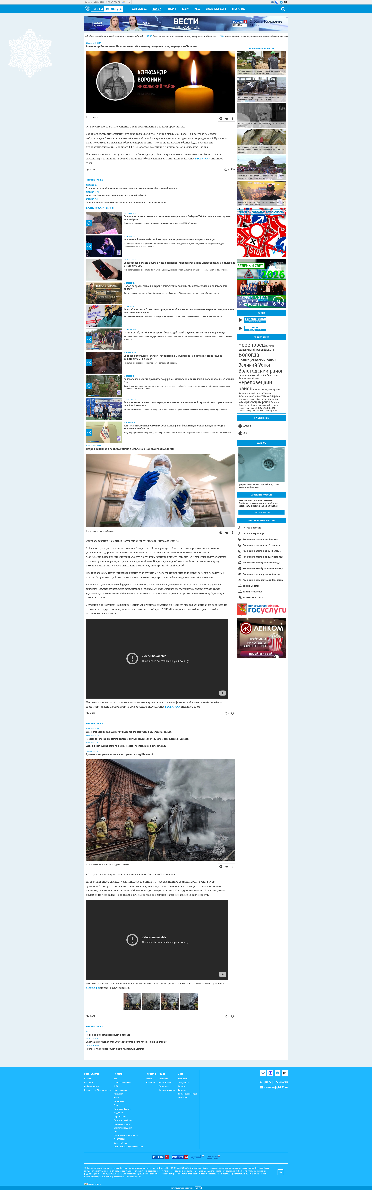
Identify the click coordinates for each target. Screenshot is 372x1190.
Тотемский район (271, 396)
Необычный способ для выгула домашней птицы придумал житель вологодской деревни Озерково (138, 739)
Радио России (165, 1082)
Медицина (118, 1113)
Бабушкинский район (249, 396)
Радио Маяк (164, 1086)
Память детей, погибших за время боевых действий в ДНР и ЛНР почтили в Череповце (174, 332)
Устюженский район (255, 375)
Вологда (248, 354)
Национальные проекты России (128, 1147)
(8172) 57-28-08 (276, 1082)
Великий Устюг (254, 365)
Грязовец (273, 405)
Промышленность (122, 1124)
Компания (182, 1097)
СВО (115, 1131)
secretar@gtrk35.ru (276, 1087)
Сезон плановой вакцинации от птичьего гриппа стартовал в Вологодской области (129, 732)
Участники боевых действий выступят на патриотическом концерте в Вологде (169, 239)
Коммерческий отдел (187, 1094)
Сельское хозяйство (123, 1120)
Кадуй (241, 375)
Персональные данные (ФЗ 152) (98, 1176)
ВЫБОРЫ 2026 (238, 9)
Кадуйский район (271, 389)
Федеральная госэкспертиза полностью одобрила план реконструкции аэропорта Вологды (179, 36)
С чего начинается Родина (126, 1135)
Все (115, 1078)
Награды (182, 1086)
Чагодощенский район (249, 378)
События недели (91, 1086)
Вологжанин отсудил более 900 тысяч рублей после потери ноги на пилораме (127, 1041)
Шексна (269, 349)
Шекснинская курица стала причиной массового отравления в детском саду (126, 745)
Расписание (183, 1078)
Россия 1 (88, 1078)
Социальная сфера (122, 1082)
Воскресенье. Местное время (97, 1090)
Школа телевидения (216, 9)
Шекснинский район (251, 349)
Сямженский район (247, 410)
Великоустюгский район (257, 360)
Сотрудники (183, 1082)
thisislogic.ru (135, 1176)
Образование (120, 1116)
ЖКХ (116, 1086)
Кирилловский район (250, 393)
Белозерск (273, 375)
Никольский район (266, 408)
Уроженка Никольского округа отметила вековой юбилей (116, 195)
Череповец (251, 345)
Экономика (119, 1101)
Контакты (182, 1090)
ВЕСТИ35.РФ (202, 158)
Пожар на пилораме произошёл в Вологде (108, 1034)
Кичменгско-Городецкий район (253, 405)
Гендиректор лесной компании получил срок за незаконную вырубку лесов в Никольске (132, 188)
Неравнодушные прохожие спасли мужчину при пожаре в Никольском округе (127, 202)
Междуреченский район (249, 399)
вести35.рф (93, 987)
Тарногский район (247, 408)
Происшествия (120, 1090)
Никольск (258, 389)
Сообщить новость (261, 512)
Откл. (198, 1188)
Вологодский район (261, 371)
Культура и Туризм (122, 1109)
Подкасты (163, 1078)
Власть (117, 1097)
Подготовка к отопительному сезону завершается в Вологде (91, 36)
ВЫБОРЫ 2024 (120, 1139)
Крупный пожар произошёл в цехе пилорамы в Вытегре (115, 1048)
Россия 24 (88, 1082)
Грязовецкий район (257, 402)
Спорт (116, 1105)
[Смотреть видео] (104, 223)
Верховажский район (266, 410)
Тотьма (267, 393)
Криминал (118, 1094)
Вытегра (269, 345)
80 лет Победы (120, 1143)
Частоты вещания (167, 1090)
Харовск (274, 402)
